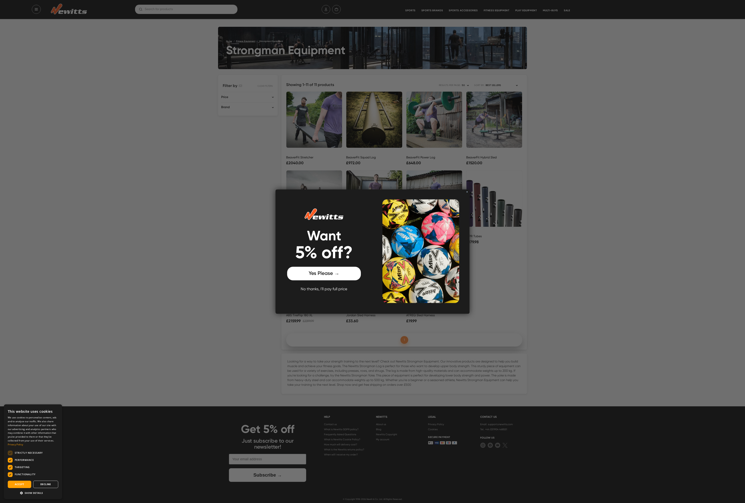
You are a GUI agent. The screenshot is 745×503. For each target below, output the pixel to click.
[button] (33, 493)
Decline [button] (45, 484)
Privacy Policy (15, 444)
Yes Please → (324, 273)
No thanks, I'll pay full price (324, 289)
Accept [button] (19, 484)
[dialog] (33, 451)
